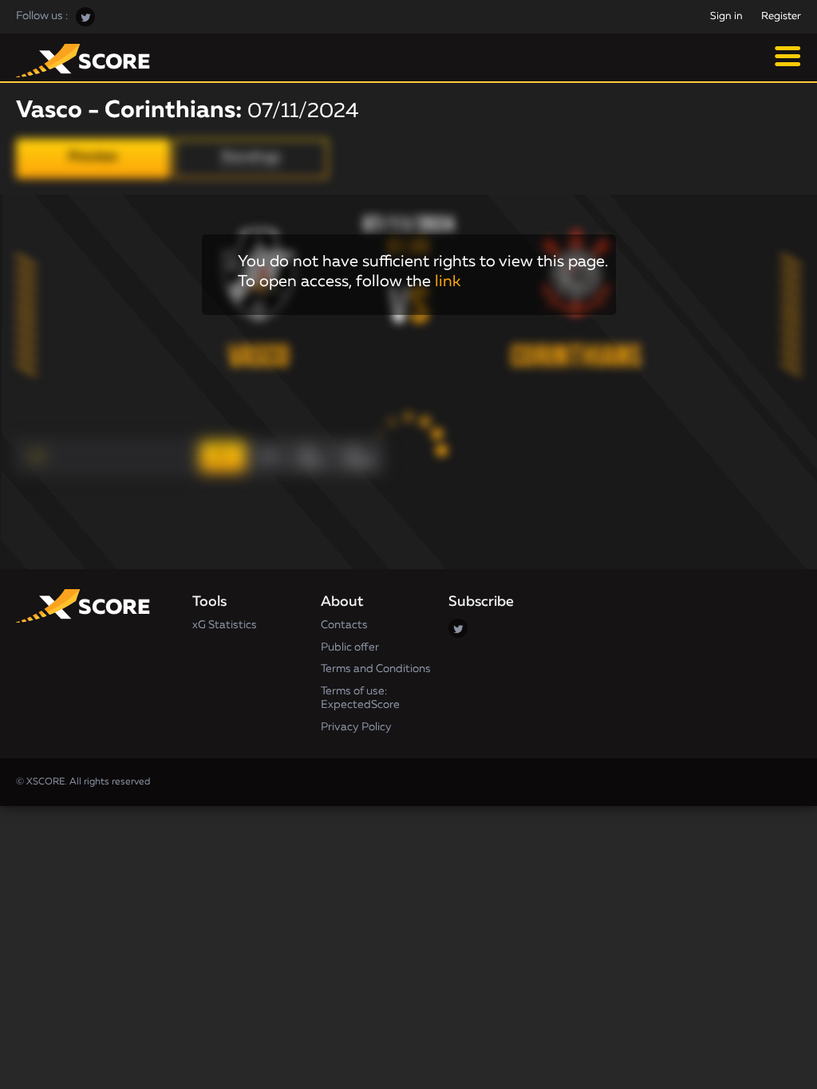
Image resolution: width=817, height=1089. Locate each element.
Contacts (344, 625)
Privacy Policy (356, 727)
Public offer (350, 647)
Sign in (726, 16)
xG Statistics (224, 625)
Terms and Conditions (376, 668)
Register (781, 16)
